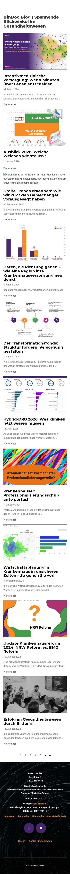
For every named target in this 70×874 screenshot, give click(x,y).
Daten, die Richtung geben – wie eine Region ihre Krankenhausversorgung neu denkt (32, 273)
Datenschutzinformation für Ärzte (49, 816)
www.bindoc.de (40, 803)
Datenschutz (24, 816)
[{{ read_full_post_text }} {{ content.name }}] (35, 51)
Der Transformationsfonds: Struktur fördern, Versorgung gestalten (33, 347)
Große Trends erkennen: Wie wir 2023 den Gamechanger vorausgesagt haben (32, 195)
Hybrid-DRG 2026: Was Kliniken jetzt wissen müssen (34, 421)
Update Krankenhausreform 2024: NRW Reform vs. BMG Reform (31, 647)
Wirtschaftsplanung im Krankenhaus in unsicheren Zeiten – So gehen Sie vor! (30, 571)
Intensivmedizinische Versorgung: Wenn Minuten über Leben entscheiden (31, 80)
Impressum (9, 816)
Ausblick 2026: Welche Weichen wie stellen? (26, 154)
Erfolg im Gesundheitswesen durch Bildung (32, 721)
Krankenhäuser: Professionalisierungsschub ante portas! (31, 495)
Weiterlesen (9, 104)
